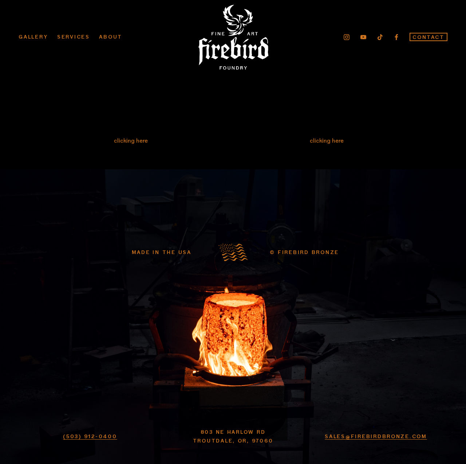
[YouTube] (363, 37)
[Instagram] (346, 37)
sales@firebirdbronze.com (376, 436)
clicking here (131, 140)
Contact (428, 37)
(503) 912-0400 (90, 436)
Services (73, 36)
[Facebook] (396, 37)
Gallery (33, 36)
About (110, 36)
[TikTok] (380, 37)
